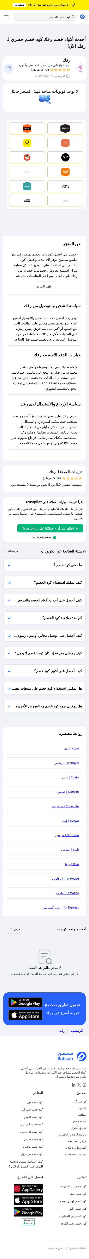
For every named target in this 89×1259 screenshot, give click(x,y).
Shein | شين (70, 777)
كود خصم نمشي (33, 1139)
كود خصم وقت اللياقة (73, 1223)
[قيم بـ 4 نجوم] (56, 70)
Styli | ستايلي (70, 850)
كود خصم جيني (78, 1194)
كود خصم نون (34, 1102)
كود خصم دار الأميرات (73, 1186)
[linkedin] (74, 1085)
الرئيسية (77, 1030)
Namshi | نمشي (68, 792)
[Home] (44, 1056)
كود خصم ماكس (33, 1147)
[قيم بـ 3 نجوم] (60, 70)
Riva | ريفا (72, 864)
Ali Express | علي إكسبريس (61, 907)
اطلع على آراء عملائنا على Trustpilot (48, 528)
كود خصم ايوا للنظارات (73, 1216)
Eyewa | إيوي (70, 821)
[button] (28, 1223)
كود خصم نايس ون (31, 1124)
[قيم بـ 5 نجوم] (52, 70)
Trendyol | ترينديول (66, 763)
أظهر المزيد (44, 286)
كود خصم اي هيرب (31, 1132)
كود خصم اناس (78, 1208)
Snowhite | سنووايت (65, 806)
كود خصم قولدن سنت (73, 1201)
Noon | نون (71, 748)
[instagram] (84, 1085)
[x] (79, 1085)
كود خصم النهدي (33, 1117)
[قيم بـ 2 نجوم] (64, 70)
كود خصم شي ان (32, 1109)
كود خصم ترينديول (32, 1154)
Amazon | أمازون (67, 893)
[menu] (6, 16)
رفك (66, 60)
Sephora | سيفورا (67, 835)
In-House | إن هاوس (65, 878)
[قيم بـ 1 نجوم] (68, 70)
